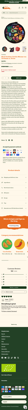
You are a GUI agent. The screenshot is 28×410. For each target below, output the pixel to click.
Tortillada (3, 54)
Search (3, 333)
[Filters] (2, 292)
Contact (3, 339)
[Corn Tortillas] (7, 244)
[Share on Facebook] (9, 140)
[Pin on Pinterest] (12, 140)
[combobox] (14, 12)
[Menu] (25, 7)
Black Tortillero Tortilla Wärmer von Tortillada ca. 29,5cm (12, 18)
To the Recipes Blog (14, 225)
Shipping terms (5, 344)
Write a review (14, 287)
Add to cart (18, 78)
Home (2, 17)
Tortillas (3, 87)
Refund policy (4, 354)
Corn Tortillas (7, 251)
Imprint (3, 346)
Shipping (9, 63)
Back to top (14, 324)
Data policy (4, 349)
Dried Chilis (19, 251)
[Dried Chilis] (19, 244)
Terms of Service (5, 351)
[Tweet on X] (6, 140)
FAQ (2, 341)
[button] (22, 7)
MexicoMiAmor (7, 406)
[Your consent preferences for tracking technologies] (25, 407)
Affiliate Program (5, 336)
